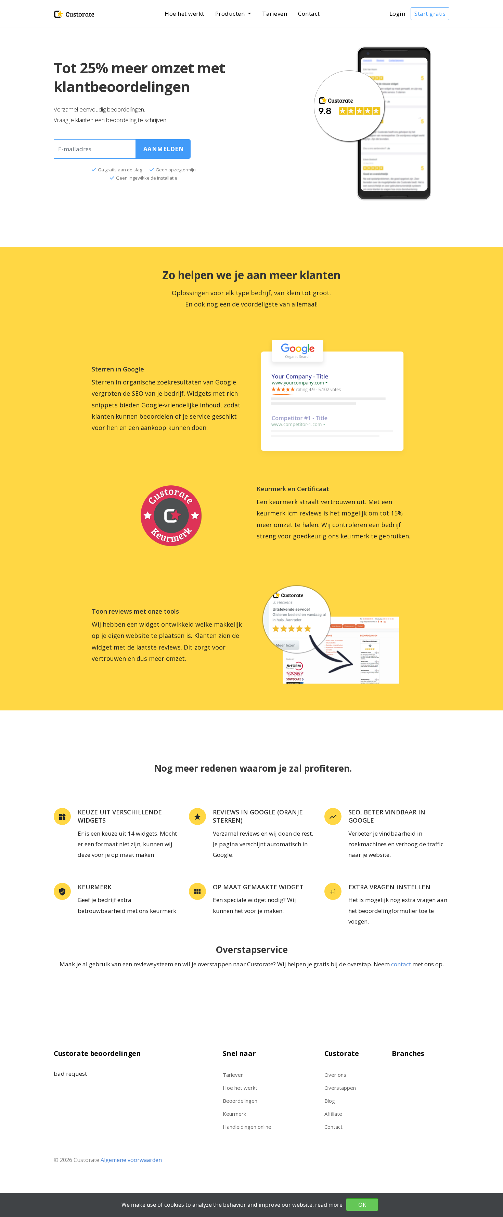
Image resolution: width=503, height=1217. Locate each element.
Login (397, 13)
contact (401, 964)
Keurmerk (234, 1113)
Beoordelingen (240, 1100)
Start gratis (430, 13)
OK (362, 1204)
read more (329, 1204)
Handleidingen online (247, 1126)
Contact (309, 13)
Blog (329, 1100)
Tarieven (274, 13)
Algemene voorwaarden (131, 1160)
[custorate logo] (74, 13)
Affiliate (333, 1113)
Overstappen (340, 1087)
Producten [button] (230, 13)
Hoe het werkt (184, 13)
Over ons (335, 1074)
